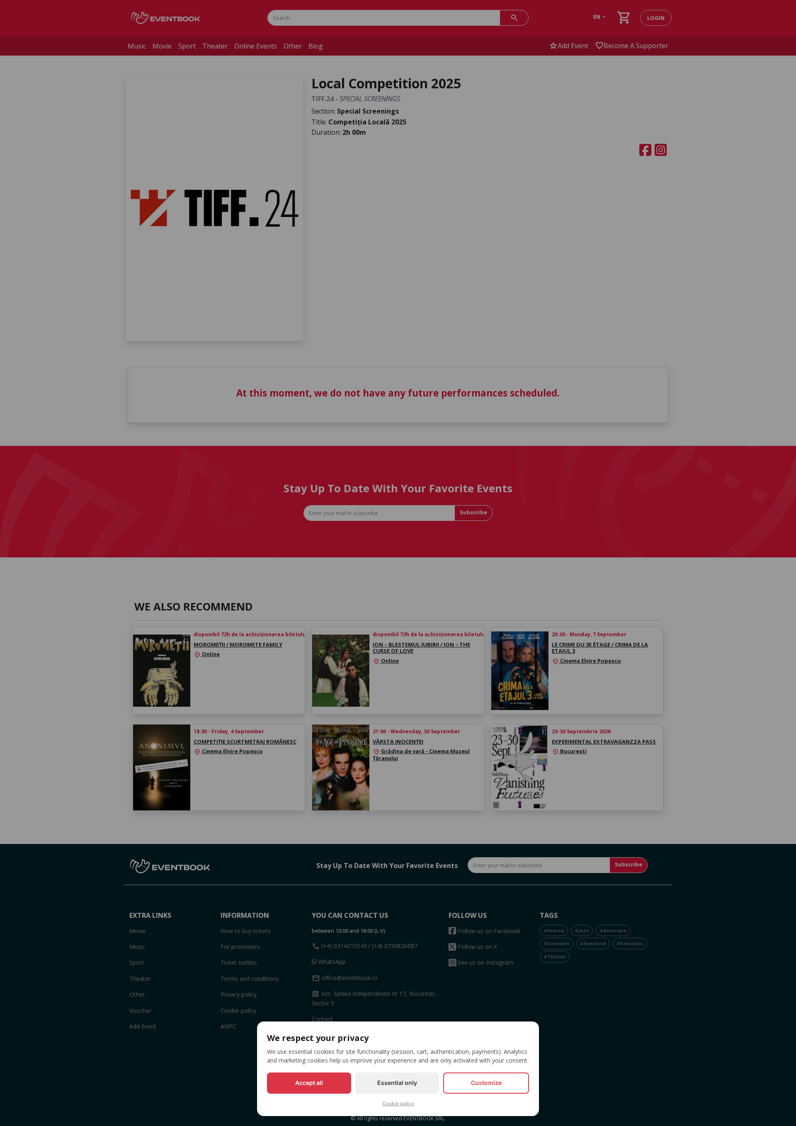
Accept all (309, 1082)
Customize (486, 1082)
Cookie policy (398, 1103)
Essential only (397, 1082)
